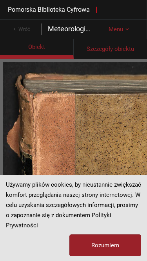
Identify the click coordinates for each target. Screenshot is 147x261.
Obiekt (36, 46)
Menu (116, 29)
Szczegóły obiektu (110, 48)
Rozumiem (105, 245)
